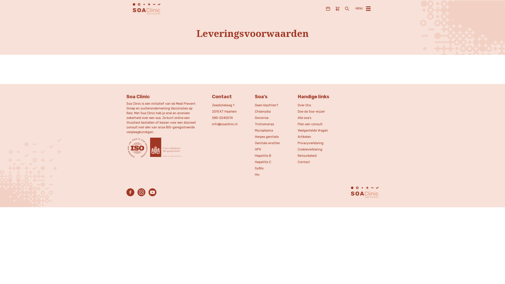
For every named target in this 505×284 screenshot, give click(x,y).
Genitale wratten (267, 143)
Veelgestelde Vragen (313, 130)
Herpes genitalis (267, 137)
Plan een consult (310, 124)
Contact (304, 162)
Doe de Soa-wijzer (311, 111)
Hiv (257, 175)
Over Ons (304, 105)
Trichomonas (264, 124)
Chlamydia (263, 111)
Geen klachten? (266, 105)
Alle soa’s (304, 118)
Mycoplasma (264, 130)
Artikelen (304, 137)
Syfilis (259, 168)
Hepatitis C (263, 162)
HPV (258, 149)
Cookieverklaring (310, 149)
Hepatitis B (263, 156)
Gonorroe (261, 118)
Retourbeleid (307, 156)
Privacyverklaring (311, 143)
